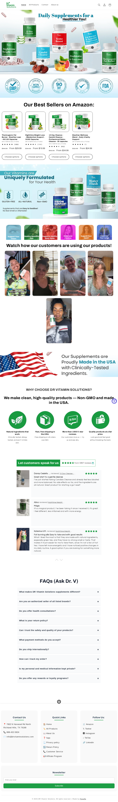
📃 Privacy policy (51, 742)
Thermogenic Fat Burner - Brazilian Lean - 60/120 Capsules (11, 137)
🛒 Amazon (88, 724)
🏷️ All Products (50, 729)
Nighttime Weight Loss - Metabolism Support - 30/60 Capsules (35, 137)
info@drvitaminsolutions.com (20, 737)
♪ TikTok (87, 738)
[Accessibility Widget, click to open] (114, 401)
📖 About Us (49, 733)
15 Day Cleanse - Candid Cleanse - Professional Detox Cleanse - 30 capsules (58, 138)
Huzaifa (83, 799)
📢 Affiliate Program (52, 756)
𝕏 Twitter (87, 729)
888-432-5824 (13, 732)
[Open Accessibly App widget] (59, 702)
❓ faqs (46, 738)
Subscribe (59, 786)
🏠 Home (47, 724)
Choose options (12, 157)
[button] (99, 5)
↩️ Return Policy (51, 747)
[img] (68, 463)
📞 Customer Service (53, 752)
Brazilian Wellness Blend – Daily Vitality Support (81, 137)
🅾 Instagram (89, 733)
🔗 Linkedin (88, 742)
